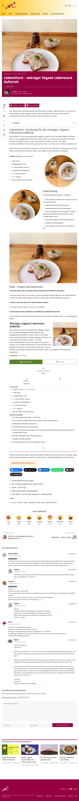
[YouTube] (71, 789)
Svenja (15, 91)
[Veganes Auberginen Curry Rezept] (68, 749)
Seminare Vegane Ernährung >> (23, 463)
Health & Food (16, 73)
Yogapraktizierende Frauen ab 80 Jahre (9, 758)
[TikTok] (76, 789)
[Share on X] (4, 116)
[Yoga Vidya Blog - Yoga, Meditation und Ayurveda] (10, 5)
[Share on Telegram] (4, 125)
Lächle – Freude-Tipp (19, 487)
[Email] (4, 130)
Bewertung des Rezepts (9, 697)
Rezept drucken (33, 105)
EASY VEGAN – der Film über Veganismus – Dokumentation (32, 494)
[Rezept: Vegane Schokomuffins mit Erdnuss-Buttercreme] (30, 749)
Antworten (73, 554)
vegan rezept (41, 502)
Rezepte (23, 73)
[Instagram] (73, 789)
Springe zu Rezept (18, 105)
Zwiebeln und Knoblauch (27, 295)
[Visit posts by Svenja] (7, 92)
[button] (3, 5)
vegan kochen (32, 502)
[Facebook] (68, 789)
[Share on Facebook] (4, 111)
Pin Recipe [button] (61, 362)
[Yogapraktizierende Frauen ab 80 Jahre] (10, 749)
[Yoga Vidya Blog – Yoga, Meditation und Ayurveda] (5, 789)
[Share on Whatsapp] (4, 120)
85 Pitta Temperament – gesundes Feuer (48, 758)
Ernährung (7, 73)
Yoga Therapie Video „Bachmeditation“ (25, 491)
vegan (25, 502)
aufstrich (20, 502)
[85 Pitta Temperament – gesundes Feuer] (49, 749)
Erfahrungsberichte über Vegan (22, 481)
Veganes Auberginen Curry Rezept (67, 758)
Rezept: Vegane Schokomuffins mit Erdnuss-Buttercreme (28, 759)
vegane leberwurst (51, 502)
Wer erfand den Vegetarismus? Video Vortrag (27, 484)
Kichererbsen (33, 307)
